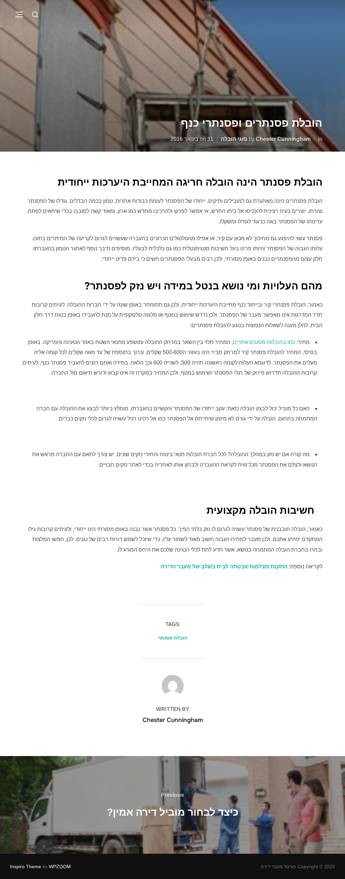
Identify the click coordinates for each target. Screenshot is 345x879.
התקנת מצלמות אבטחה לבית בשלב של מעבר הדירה (224, 566)
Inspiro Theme (25, 866)
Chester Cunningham (283, 139)
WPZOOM (60, 866)
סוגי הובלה (234, 139)
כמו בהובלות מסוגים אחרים (264, 342)
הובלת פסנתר (172, 638)
